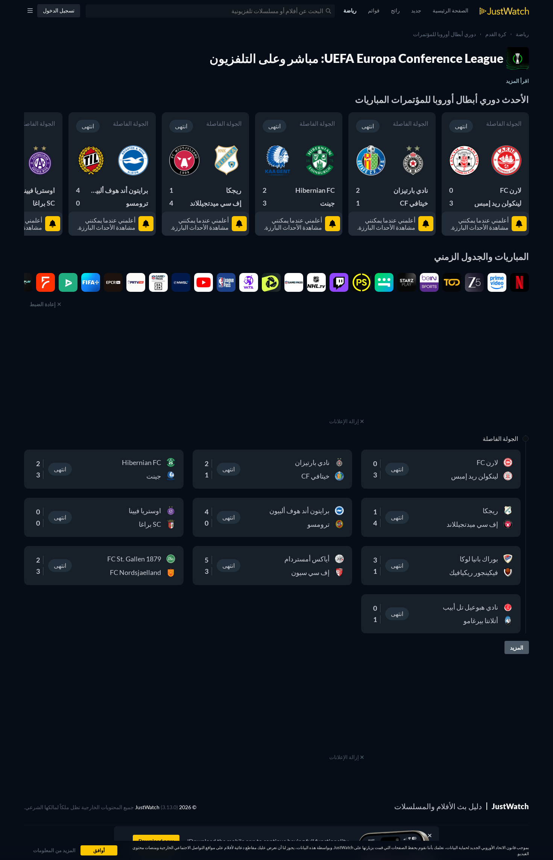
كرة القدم (495, 34)
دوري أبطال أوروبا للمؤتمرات (444, 34)
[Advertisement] (346, 369)
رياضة (522, 34)
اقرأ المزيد (517, 81)
